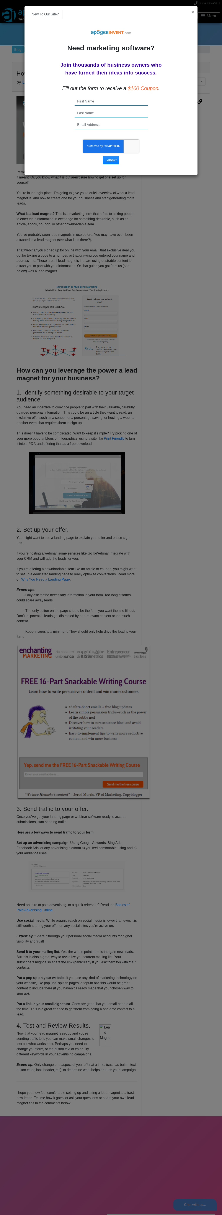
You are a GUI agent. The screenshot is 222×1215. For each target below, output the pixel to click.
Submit (111, 160)
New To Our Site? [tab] (45, 14)
